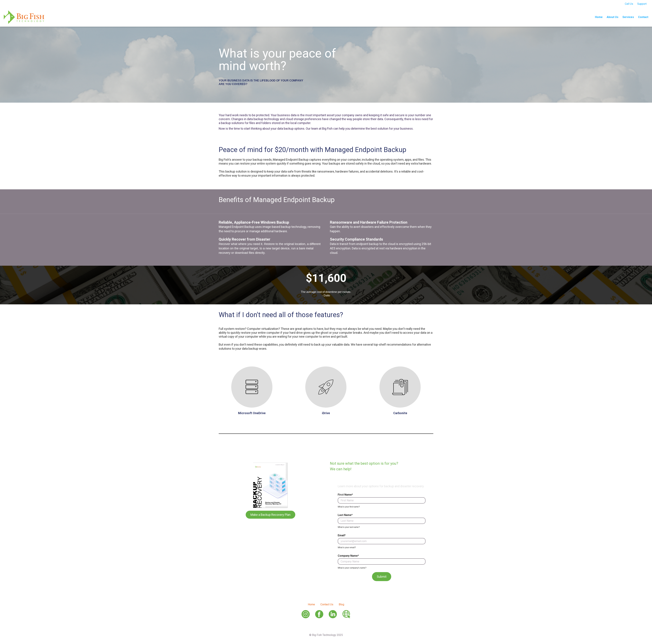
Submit (381, 576)
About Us (612, 17)
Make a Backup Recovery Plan (270, 514)
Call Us (629, 3)
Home (599, 17)
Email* (342, 535)
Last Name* (345, 515)
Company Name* (348, 555)
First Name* (345, 494)
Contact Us (326, 604)
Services (628, 17)
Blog (341, 604)
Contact (643, 17)
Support (642, 3)
